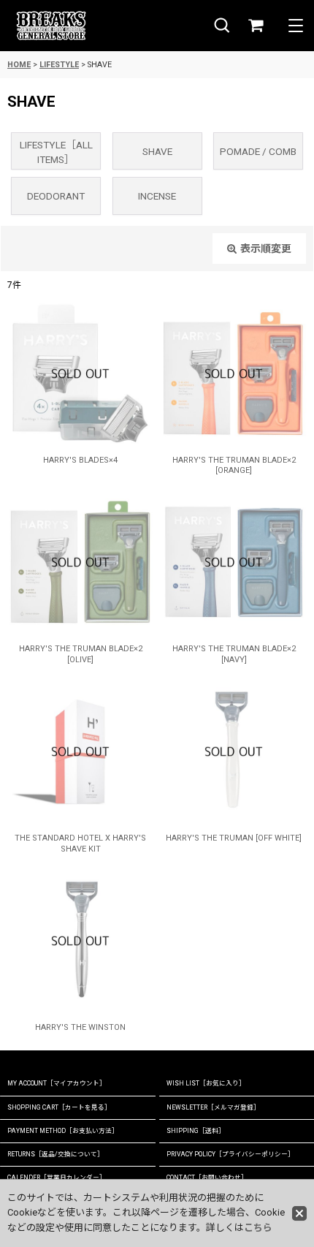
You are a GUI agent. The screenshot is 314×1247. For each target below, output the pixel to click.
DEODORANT (56, 196)
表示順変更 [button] (265, 248)
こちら (258, 1227)
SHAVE (157, 151)
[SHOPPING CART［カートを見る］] (255, 26)
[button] (222, 26)
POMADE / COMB (258, 151)
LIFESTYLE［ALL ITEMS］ (56, 152)
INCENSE (157, 196)
